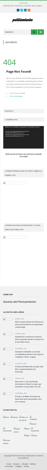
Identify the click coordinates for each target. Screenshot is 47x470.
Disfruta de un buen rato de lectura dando (24, 154)
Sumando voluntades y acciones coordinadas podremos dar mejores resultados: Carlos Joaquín (29, 354)
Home (9, 464)
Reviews (16, 464)
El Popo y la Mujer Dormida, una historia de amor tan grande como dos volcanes (28, 399)
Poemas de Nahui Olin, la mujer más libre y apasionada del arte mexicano (29, 369)
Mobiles (33, 464)
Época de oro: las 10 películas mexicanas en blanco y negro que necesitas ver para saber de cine (28, 384)
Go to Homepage (16, 96)
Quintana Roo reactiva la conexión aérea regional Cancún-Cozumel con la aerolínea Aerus (24, 6)
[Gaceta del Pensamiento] (23, 19)
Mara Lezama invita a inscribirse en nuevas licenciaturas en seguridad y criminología (29, 324)
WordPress (24, 458)
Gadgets (18, 466)
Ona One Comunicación (26, 456)
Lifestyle (25, 464)
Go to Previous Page (17, 93)
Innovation (9, 466)
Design (26, 466)
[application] (23, 137)
